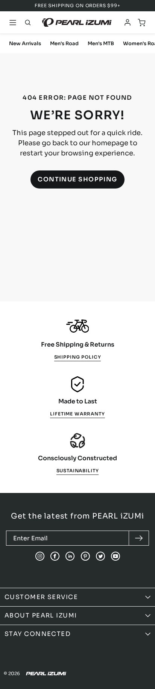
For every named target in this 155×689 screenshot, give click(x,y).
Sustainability (77, 470)
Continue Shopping (77, 179)
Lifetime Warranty (77, 414)
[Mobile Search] (27, 22)
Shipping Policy (77, 357)
